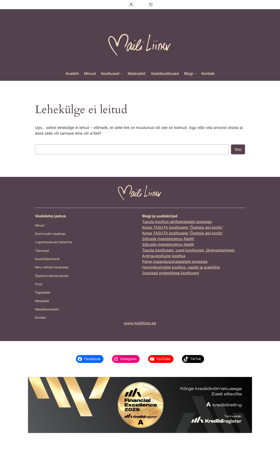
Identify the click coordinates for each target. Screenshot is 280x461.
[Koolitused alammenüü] (121, 73)
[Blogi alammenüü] (195, 73)
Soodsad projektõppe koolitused (170, 273)
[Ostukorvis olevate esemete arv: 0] (150, 4)
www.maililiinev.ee (140, 323)
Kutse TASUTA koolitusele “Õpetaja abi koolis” (182, 227)
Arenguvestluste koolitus (164, 256)
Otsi (238, 149)
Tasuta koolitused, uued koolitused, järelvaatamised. (188, 250)
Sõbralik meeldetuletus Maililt (168, 239)
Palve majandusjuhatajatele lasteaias (175, 261)
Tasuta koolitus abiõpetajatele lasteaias (177, 222)
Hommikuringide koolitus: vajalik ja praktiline (181, 267)
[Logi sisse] (131, 4)
